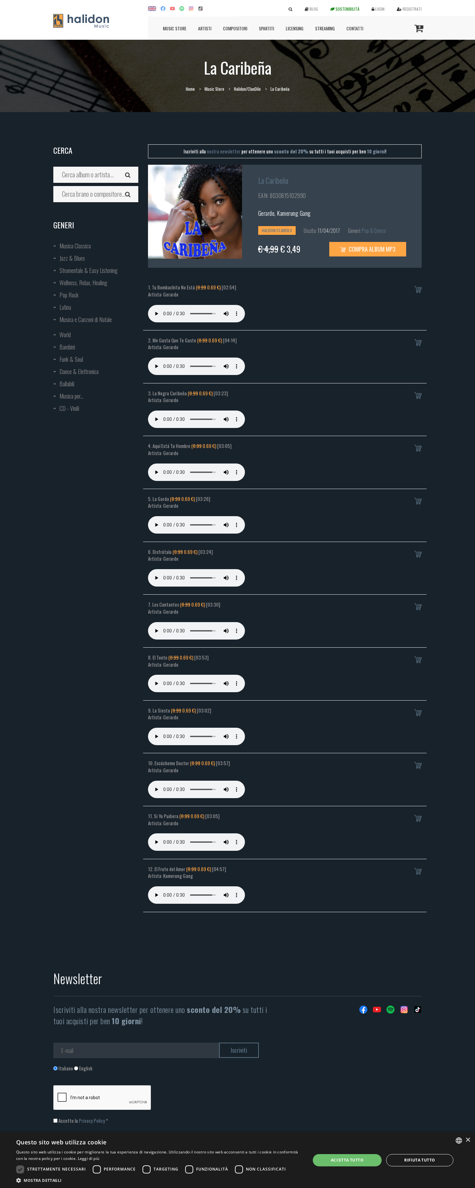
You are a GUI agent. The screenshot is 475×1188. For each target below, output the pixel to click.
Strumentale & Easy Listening (88, 270)
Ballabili (66, 384)
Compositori (235, 28)
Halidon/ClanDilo (247, 89)
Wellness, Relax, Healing (83, 282)
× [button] (467, 1140)
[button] (159, 1180)
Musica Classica (75, 246)
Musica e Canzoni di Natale (85, 319)
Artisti (204, 28)
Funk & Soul (71, 359)
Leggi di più (89, 1158)
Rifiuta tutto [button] (419, 1160)
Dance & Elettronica (79, 371)
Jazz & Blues (72, 258)
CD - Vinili (69, 408)
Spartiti (266, 28)
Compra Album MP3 (371, 249)
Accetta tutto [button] (347, 1160)
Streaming (325, 28)
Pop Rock (69, 295)
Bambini (67, 347)
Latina (65, 307)
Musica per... (71, 396)
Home (190, 89)
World (65, 334)
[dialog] (237, 1160)
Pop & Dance (374, 230)
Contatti (354, 28)
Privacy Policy (92, 1120)
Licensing (294, 28)
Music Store (174, 28)
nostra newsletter (223, 151)
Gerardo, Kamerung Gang (284, 213)
